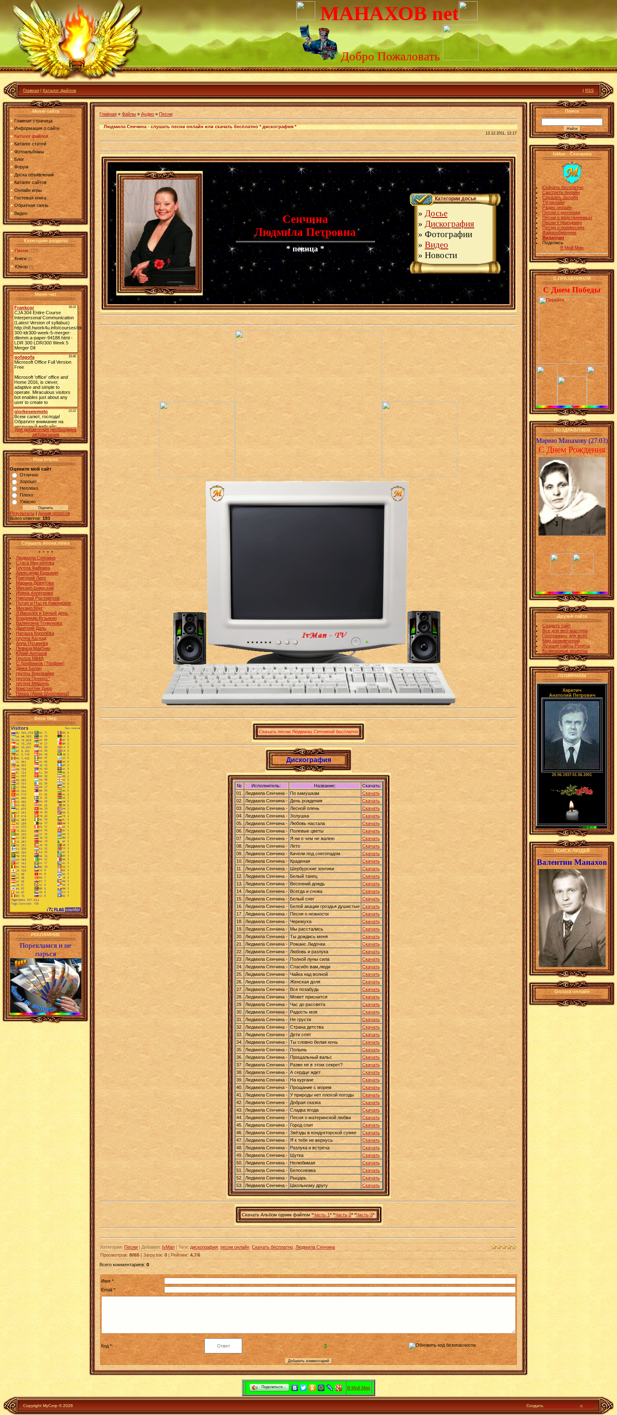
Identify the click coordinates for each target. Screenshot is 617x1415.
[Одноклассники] (312, 1387)
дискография (204, 1246)
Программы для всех (565, 635)
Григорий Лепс (31, 577)
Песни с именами (561, 212)
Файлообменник (559, 232)
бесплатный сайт (561, 1405)
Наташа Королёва (35, 633)
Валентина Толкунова (39, 623)
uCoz (589, 1405)
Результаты (22, 513)
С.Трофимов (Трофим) (40, 663)
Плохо (26, 494)
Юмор (21, 266)
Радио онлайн (557, 207)
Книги (20, 258)
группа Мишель (32, 683)
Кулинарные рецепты (565, 650)
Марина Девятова (35, 582)
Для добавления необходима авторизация (45, 432)
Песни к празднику (562, 222)
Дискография (449, 224)
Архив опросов (54, 513)
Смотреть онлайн (561, 192)
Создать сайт (556, 625)
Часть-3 (364, 1214)
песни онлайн (234, 1246)
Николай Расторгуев (38, 597)
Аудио (147, 113)
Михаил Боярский (35, 587)
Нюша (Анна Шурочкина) (42, 693)
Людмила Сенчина (35, 557)
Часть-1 (321, 1214)
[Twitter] (303, 1387)
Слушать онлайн (560, 197)
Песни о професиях (563, 227)
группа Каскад (31, 638)
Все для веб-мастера (565, 630)
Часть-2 (343, 1214)
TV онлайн (553, 202)
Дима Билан (29, 668)
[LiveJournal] (330, 1387)
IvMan (168, 1246)
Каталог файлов (59, 90)
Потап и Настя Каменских (43, 602)
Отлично (29, 474)
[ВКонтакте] (294, 1387)
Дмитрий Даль (31, 628)
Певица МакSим (33, 648)
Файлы (129, 113)
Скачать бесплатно (272, 1246)
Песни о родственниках (567, 217)
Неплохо (29, 488)
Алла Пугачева (32, 643)
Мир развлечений (561, 640)
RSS (589, 90)
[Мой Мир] (321, 1387)
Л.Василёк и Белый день (42, 613)
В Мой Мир (571, 247)
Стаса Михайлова (35, 562)
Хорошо (28, 481)
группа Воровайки (35, 673)
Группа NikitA (30, 658)
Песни (21, 250)
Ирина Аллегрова (34, 592)
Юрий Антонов (31, 653)
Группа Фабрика (33, 567)
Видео (436, 245)
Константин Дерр (34, 688)
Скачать (371, 793)
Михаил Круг (29, 607)
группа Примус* (33, 678)
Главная (31, 90)
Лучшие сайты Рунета (566, 645)
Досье (436, 213)
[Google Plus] (339, 1387)
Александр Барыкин (37, 572)
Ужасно (28, 501)
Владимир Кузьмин (36, 618)
